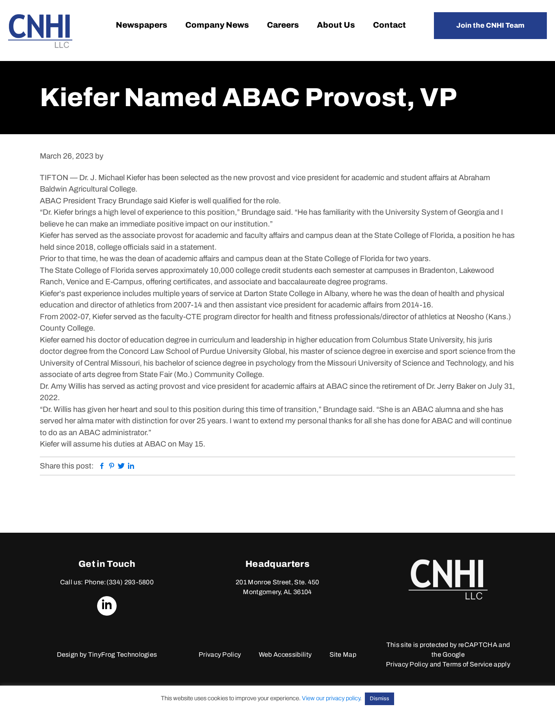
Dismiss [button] (379, 698)
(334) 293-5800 (130, 582)
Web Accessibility (285, 654)
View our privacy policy (331, 698)
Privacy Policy (220, 654)
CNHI (40, 31)
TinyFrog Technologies (122, 654)
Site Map (343, 654)
